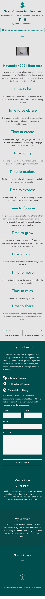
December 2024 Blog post (33, 335)
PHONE (27, 410)
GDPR (29, 592)
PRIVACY (16, 592)
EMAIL (5, 421)
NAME (5, 410)
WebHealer (37, 587)
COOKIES (23, 592)
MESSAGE (7, 432)
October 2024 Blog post (11, 335)
